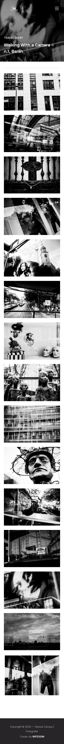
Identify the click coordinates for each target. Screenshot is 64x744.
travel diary (13, 37)
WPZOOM (38, 736)
